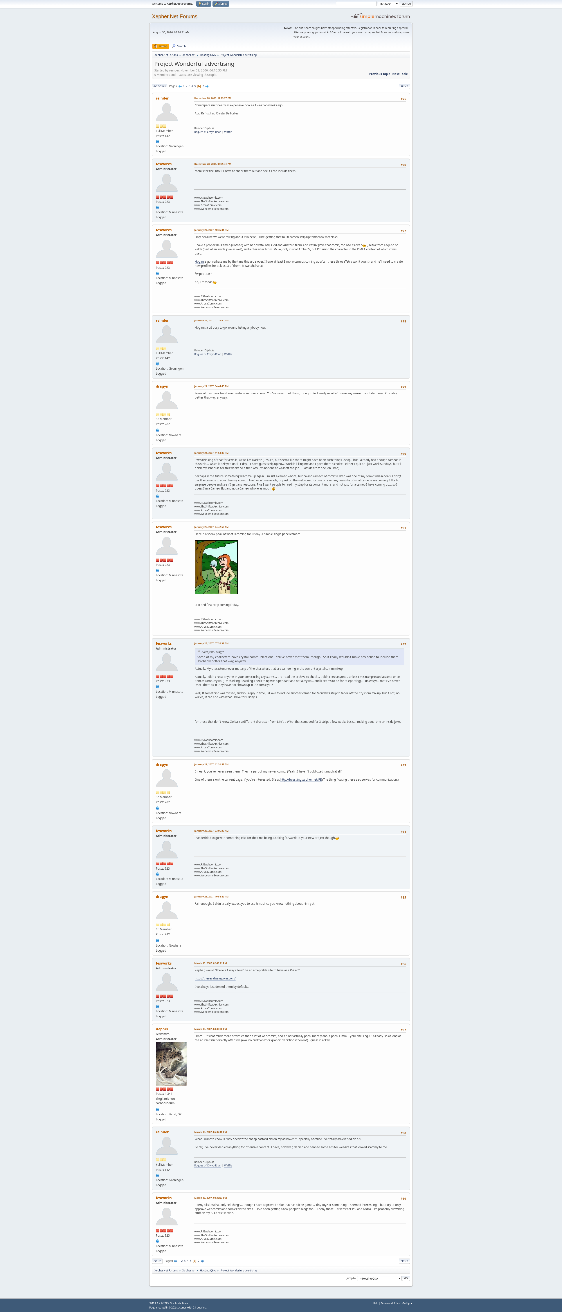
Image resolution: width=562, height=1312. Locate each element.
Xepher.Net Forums (174, 16)
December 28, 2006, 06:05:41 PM (212, 164)
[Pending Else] (157, 430)
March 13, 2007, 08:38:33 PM (210, 1197)
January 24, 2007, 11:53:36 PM (211, 452)
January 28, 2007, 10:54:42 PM (211, 896)
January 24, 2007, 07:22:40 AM (211, 320)
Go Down (159, 86)
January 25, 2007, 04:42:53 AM (211, 527)
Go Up (157, 1261)
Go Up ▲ (407, 1303)
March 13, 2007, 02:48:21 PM (210, 963)
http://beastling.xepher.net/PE (301, 780)
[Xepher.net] (157, 1109)
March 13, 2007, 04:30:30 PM (210, 1029)
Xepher (162, 1029)
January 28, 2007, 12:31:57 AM (211, 764)
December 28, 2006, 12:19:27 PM (212, 98)
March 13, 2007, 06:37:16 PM (210, 1132)
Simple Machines (179, 1303)
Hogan (199, 261)
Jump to (351, 1278)
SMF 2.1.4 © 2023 (159, 1303)
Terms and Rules (390, 1303)
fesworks (164, 164)
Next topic (400, 74)
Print (404, 86)
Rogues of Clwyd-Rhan (207, 132)
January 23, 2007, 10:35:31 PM (211, 229)
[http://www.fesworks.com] (157, 207)
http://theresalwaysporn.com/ (215, 978)
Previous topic (379, 74)
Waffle (228, 132)
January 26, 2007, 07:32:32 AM (211, 643)
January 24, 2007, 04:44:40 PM (211, 386)
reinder (162, 98)
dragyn (162, 386)
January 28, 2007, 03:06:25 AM (211, 830)
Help (375, 1303)
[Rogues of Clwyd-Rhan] (157, 141)
